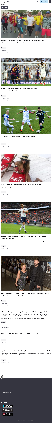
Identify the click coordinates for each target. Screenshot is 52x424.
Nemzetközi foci (5, 52)
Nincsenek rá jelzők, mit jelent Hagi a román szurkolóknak (22, 40)
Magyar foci (4, 196)
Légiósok (3, 344)
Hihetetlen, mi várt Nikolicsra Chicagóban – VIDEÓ (19, 333)
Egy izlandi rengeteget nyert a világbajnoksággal (18, 136)
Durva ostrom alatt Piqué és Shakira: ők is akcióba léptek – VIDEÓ (25, 293)
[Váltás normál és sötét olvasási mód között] (37, 1)
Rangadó (3, 47)
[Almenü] (8, 1)
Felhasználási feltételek (9, 392)
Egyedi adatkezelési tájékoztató (10, 395)
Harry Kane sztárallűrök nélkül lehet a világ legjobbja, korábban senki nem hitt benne (24, 237)
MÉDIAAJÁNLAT (6, 397)
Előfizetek (43, 1)
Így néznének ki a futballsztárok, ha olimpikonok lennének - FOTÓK (25, 351)
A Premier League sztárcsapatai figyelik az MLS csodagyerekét (24, 312)
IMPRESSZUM (5, 389)
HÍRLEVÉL (5, 387)
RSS (3, 384)
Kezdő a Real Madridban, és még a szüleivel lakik (19, 88)
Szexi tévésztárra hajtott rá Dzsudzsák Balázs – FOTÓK (21, 184)
